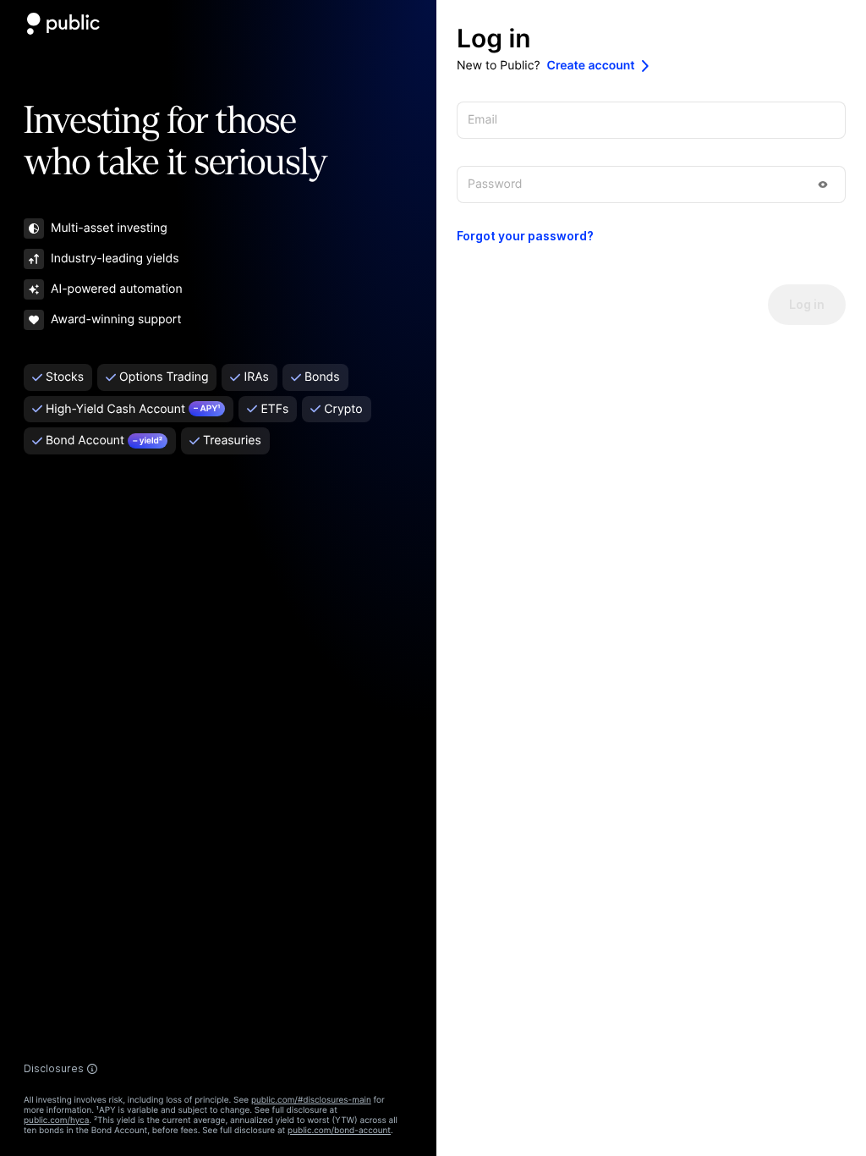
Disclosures (54, 1069)
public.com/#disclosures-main (311, 1100)
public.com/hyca (56, 1120)
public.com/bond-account (339, 1131)
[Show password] (822, 184)
